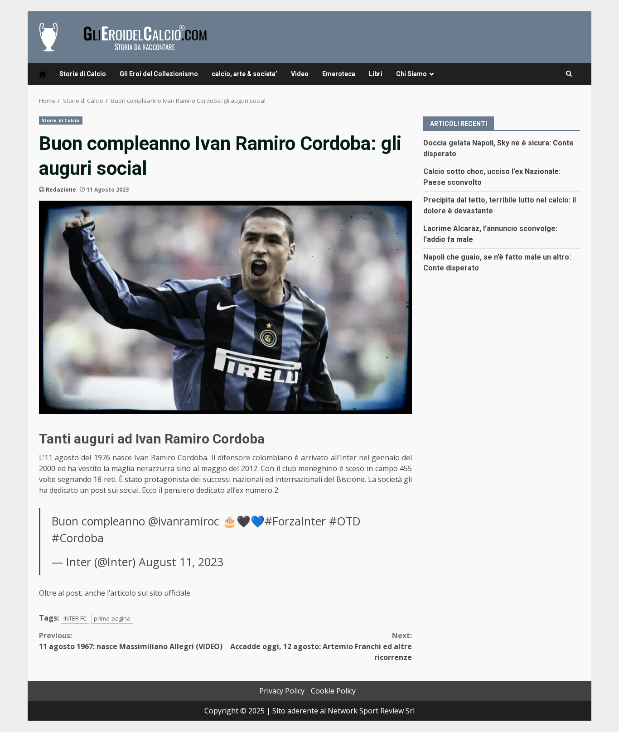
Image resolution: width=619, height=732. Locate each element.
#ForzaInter (295, 521)
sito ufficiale (171, 593)
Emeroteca (338, 73)
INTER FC (75, 618)
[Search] (569, 73)
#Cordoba (78, 537)
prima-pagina (112, 618)
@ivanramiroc (183, 521)
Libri (375, 73)
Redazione (61, 189)
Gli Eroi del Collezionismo (159, 73)
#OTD (345, 521)
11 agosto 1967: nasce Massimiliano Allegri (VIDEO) (130, 641)
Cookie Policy (333, 691)
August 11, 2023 (181, 561)
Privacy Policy (282, 691)
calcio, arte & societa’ (244, 73)
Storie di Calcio (82, 73)
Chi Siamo (411, 73)
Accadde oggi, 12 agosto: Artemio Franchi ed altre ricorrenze (321, 646)
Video (300, 73)
